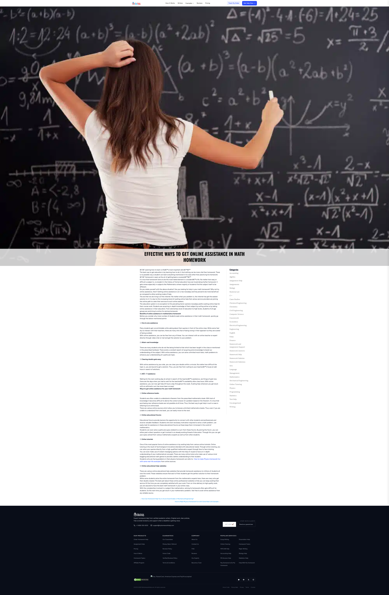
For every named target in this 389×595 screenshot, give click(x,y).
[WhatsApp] (239, 580)
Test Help (233, 399)
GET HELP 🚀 (229, 524)
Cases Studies (235, 299)
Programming (235, 392)
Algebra (232, 277)
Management (234, 373)
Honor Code (166, 553)
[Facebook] (244, 580)
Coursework (234, 318)
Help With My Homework (247, 563)
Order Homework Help (141, 539)
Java (231, 366)
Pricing (207, 3)
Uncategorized (235, 403)
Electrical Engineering (238, 325)
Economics (234, 322)
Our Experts (195, 558)
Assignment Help (236, 281)
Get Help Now (248, 3)
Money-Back (234, 587)
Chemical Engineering (238, 303)
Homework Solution (237, 358)
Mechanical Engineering (239, 381)
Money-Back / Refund (169, 544)
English (232, 333)
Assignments (234, 284)
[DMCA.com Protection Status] (141, 579)
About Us (194, 539)
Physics (232, 388)
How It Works (170, 3)
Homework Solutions (237, 362)
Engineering (234, 329)
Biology (232, 288)
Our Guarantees (168, 539)
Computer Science (237, 314)
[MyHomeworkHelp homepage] (140, 3)
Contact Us (195, 544)
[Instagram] (253, 580)
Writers (180, 3)
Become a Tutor (197, 563)
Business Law (235, 292)
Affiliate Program (139, 563)
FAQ (193, 549)
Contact (253, 587)
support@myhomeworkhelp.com (163, 525)
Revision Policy (167, 549)
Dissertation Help (244, 539)
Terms (247, 587)
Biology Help (243, 553)
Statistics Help (243, 558)
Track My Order (233, 3)
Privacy (242, 587)
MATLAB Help (224, 549)
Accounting (234, 273)
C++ (231, 296)
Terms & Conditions (169, 563)
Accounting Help (225, 553)
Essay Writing (224, 539)
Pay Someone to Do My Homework (227, 564)
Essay (232, 337)
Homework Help (236, 354)
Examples (189, 3)
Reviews (199, 3)
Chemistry (233, 307)
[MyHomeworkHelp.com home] (139, 514)
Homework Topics (139, 558)
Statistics (233, 396)
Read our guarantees (246, 524)
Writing (232, 407)
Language (233, 369)
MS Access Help (225, 558)
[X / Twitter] (248, 580)
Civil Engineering (236, 310)
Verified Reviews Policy (170, 558)
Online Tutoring (236, 384)
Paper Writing (243, 549)
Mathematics (234, 377)
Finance (233, 340)
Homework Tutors (244, 544)
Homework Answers (237, 351)
